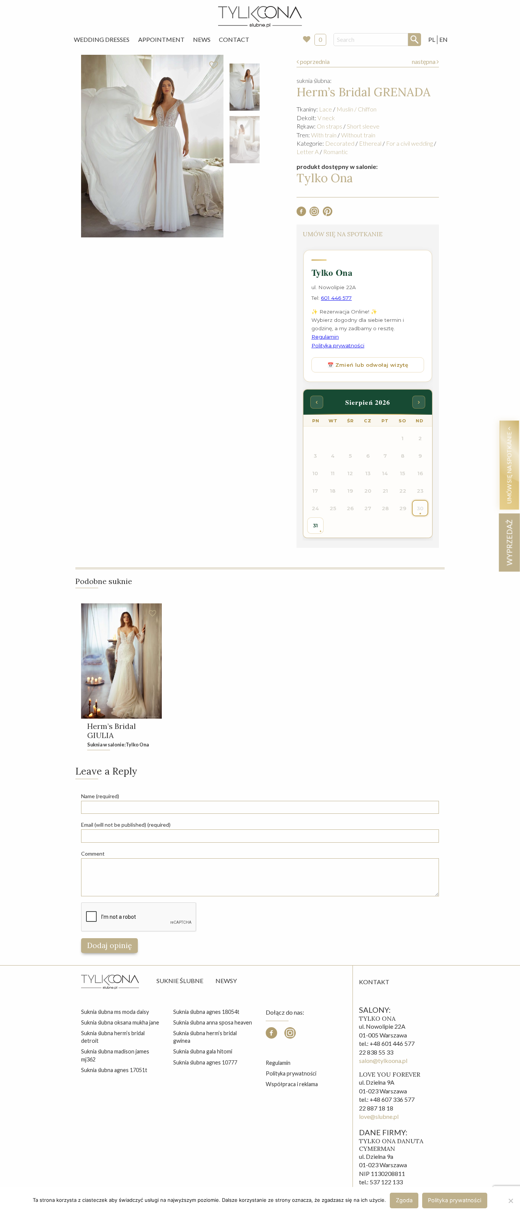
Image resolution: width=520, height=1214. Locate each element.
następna (424, 61)
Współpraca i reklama (292, 1084)
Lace (325, 109)
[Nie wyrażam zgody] (510, 1200)
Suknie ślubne (179, 980)
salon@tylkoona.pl (383, 1060)
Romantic (335, 151)
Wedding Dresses (101, 39)
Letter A (308, 151)
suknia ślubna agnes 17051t (114, 1070)
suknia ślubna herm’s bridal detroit (113, 1037)
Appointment (161, 39)
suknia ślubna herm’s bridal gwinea (205, 1037)
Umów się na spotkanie (509, 466)
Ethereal (370, 143)
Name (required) (100, 796)
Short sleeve (363, 126)
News (202, 39)
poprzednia (314, 61)
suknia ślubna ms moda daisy (115, 1012)
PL (431, 39)
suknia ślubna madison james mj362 (115, 1055)
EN (443, 39)
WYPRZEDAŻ (509, 542)
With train (324, 134)
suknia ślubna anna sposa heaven (212, 1022)
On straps (329, 126)
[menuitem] (102, 39)
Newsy (226, 980)
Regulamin (278, 1063)
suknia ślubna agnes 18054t (206, 1012)
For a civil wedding (409, 143)
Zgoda (404, 1200)
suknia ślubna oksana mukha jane (120, 1022)
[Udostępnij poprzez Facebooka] (301, 213)
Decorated (339, 143)
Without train (358, 134)
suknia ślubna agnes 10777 (205, 1062)
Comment (93, 853)
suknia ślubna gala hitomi (202, 1051)
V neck (326, 117)
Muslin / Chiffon (356, 109)
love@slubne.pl (379, 1116)
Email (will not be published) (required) (126, 824)
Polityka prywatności (291, 1073)
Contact (234, 39)
